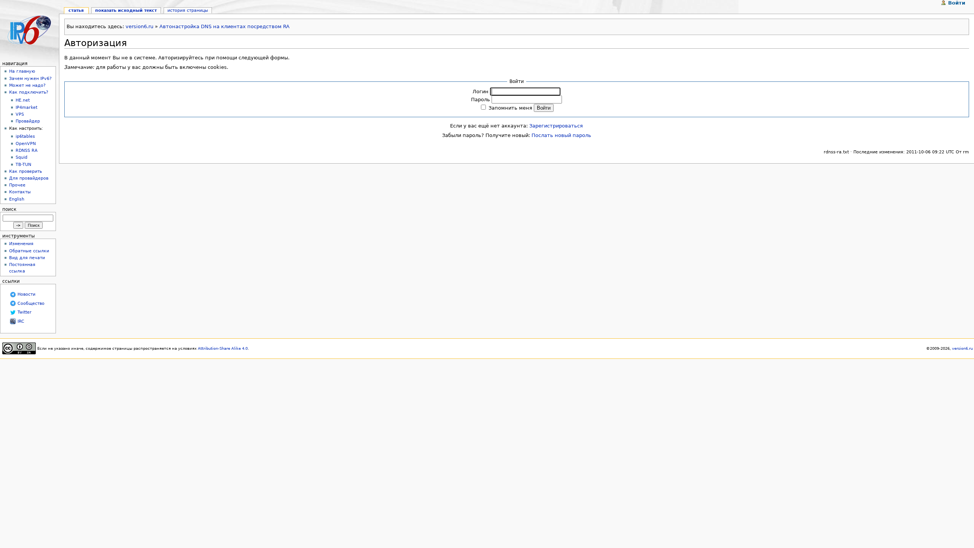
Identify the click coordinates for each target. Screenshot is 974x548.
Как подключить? (28, 92)
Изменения (21, 243)
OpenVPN (26, 143)
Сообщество (31, 303)
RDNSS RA (27, 150)
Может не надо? (27, 85)
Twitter (25, 312)
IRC (21, 321)
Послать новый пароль (561, 135)
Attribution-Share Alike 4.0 (223, 348)
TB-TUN (23, 164)
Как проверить (25, 171)
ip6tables (25, 136)
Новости (26, 294)
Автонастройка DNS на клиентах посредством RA (224, 26)
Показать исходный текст (126, 10)
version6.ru (139, 26)
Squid (21, 157)
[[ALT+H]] (29, 29)
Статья (76, 10)
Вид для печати (27, 257)
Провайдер (28, 121)
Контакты (20, 191)
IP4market (26, 107)
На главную (22, 71)
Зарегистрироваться (556, 126)
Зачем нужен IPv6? (30, 78)
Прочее (17, 185)
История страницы (187, 10)
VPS (20, 114)
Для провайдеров (28, 178)
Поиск (9, 209)
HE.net (23, 100)
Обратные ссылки (29, 250)
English (16, 199)
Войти (956, 3)
